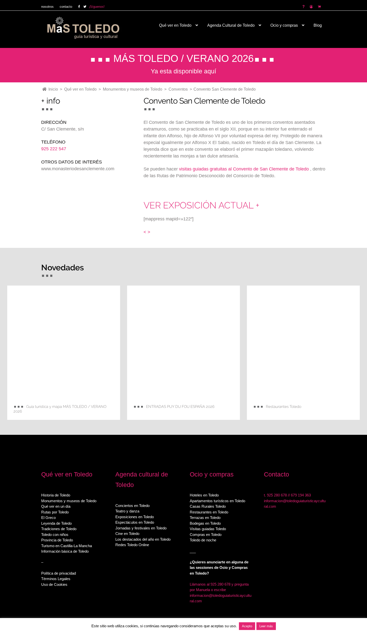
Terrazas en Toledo (205, 517)
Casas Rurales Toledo (208, 506)
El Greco (48, 517)
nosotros (47, 6)
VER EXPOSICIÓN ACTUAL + (201, 205)
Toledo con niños (54, 534)
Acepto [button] (247, 626)
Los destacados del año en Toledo (143, 539)
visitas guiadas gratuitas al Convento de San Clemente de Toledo (244, 168)
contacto (66, 6)
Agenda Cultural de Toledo (231, 25)
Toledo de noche (203, 540)
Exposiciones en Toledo (134, 517)
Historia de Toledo (55, 495)
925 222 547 (53, 148)
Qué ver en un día (55, 506)
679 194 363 (301, 495)
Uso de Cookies (54, 584)
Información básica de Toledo (65, 551)
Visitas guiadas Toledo (208, 529)
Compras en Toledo (205, 534)
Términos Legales (55, 579)
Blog (318, 25)
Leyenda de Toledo (56, 523)
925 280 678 (277, 495)
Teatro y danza (127, 511)
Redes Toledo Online (132, 545)
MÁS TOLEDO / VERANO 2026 (183, 58)
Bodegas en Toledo (205, 523)
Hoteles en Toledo (204, 495)
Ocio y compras (284, 25)
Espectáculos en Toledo (134, 522)
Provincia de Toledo (57, 540)
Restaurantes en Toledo (209, 512)
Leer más (266, 626)
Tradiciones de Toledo (58, 529)
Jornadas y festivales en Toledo (141, 528)
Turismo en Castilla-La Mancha (66, 546)
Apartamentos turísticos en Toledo (217, 501)
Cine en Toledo (127, 533)
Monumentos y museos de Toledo (68, 501)
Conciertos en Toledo (132, 505)
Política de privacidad (58, 573)
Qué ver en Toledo (175, 25)
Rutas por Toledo (55, 512)
